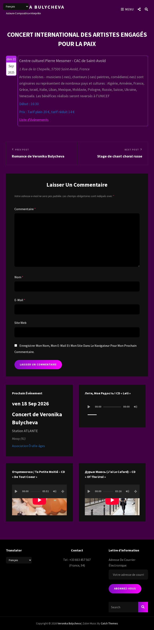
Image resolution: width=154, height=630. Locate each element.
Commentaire (25, 209)
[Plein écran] (63, 491)
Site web (20, 323)
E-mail (19, 300)
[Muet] (136, 407)
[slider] (92, 416)
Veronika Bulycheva (35, 7)
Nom (18, 277)
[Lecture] (89, 407)
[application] (112, 410)
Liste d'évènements (34, 119)
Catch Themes (109, 623)
